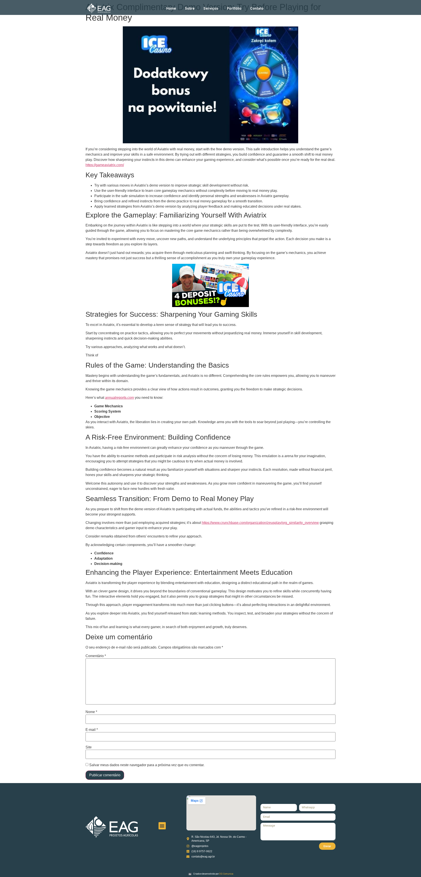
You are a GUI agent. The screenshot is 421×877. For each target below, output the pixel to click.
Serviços (210, 8)
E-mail (92, 729)
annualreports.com (119, 397)
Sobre (190, 8)
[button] (162, 825)
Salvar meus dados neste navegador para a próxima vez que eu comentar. (146, 765)
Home (171, 8)
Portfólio (234, 8)
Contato (257, 8)
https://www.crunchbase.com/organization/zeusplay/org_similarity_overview (260, 523)
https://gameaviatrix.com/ (105, 165)
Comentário (96, 656)
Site (89, 747)
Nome (91, 712)
